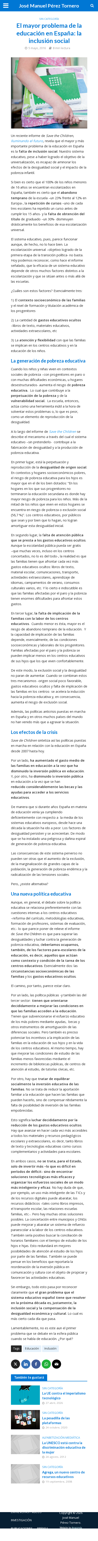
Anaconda (77, 1527)
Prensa (42, 1528)
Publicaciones (22, 1528)
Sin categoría (49, 18)
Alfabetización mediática (61, 1438)
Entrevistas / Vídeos (26, 1512)
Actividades (19, 1504)
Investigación (21, 1520)
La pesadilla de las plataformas (56, 1420)
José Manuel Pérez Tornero (49, 6)
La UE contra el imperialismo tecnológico (64, 1395)
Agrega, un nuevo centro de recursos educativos (63, 1474)
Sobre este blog (23, 1537)
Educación (32, 1348)
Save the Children (62, 431)
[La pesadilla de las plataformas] (25, 1419)
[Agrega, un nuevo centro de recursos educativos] (25, 1473)
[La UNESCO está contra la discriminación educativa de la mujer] (25, 1444)
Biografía (40, 1504)
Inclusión (50, 1348)
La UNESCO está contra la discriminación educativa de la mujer (63, 1447)
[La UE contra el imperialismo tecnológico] (25, 1394)
